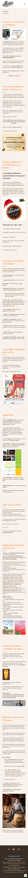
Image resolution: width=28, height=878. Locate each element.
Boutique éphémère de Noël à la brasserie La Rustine (12, 165)
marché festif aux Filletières (17, 443)
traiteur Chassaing (11, 290)
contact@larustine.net (8, 532)
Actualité (4, 27)
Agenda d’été (8, 415)
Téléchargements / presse (14, 856)
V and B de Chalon (14, 440)
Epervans (5, 311)
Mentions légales (6, 867)
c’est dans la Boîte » (8, 421)
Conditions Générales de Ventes (14, 868)
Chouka (23, 867)
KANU (16, 867)
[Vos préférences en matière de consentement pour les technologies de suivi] (25, 875)
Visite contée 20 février (12, 504)
